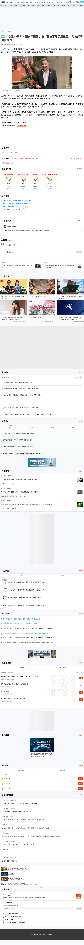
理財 (58, 6)
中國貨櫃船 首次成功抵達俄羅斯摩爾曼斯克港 (70, 297)
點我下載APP (21, 126)
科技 (11, 6)
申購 (81, 678)
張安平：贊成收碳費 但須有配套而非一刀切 (15, 206)
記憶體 (7, 778)
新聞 (11, 2)
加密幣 (39, 2)
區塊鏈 (48, 6)
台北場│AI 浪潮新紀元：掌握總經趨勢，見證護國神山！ (26, 590)
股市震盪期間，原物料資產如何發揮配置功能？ (13, 297)
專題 (69, 6)
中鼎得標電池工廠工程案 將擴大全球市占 (14, 209)
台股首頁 (72, 158)
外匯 (31, 2)
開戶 (81, 685)
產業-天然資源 (10, 679)
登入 (79, 2)
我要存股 (79, 158)
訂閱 (53, 2)
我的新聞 (80, 6)
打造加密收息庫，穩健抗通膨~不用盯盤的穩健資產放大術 (25, 598)
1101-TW (9, 49)
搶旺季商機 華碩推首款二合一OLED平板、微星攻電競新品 (59, 266)
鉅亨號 (49, 2)
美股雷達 (9, 488)
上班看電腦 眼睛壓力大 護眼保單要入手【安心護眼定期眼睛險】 (13, 318)
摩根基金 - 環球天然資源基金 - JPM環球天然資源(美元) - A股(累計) (20, 677)
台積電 (7, 783)
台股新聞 (10, 31)
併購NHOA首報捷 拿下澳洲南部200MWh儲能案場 (16, 203)
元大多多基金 (5, 691)
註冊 (82, 2)
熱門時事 (22, 6)
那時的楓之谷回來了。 (37, 317)
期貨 (43, 6)
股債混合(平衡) (11, 687)
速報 (29, 6)
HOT (9, 582)
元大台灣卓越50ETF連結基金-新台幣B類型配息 (15, 698)
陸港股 (23, 2)
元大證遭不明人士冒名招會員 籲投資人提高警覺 (18, 265)
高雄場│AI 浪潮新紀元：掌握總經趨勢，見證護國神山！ (26, 606)
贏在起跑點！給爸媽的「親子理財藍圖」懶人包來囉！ (25, 158)
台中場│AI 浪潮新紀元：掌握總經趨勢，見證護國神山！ (26, 582)
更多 (80, 377)
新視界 (64, 6)
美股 (18, 2)
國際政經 (10, 475)
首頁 (7, 2)
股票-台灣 (9, 694)
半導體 (7, 788)
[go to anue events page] (74, 2)
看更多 (79, 220)
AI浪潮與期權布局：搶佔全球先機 (14, 123)
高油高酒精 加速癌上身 (38, 296)
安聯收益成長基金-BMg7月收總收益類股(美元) (14, 684)
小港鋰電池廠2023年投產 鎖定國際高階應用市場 (16, 200)
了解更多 (79, 168)
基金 (27, 2)
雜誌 (74, 6)
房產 (54, 6)
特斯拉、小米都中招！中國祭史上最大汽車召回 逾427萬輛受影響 (70, 318)
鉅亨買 (44, 2)
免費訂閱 (78, 908)
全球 (34, 2)
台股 (14, 2)
